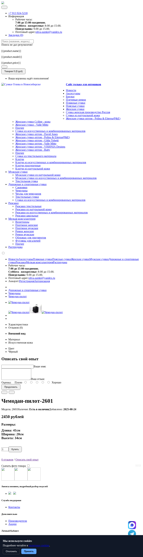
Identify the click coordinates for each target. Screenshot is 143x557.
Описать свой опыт (27, 459)
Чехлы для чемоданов (28, 193)
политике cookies (39, 545)
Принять (29, 551)
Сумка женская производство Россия (88, 112)
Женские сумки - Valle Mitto (31, 124)
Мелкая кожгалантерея (21, 218)
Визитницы (22, 221)
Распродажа (15, 247)
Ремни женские (24, 231)
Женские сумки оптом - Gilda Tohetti (37, 140)
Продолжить (10, 387)
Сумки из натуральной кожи (83, 115)
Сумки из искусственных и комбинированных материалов (50, 131)
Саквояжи (21, 187)
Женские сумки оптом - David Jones (36, 134)
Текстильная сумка (26, 181)
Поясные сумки (75, 105)
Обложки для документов (30, 237)
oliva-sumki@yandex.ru (49, 31)
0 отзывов (7, 459)
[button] (4, 66)
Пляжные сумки (75, 102)
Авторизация (42, 281)
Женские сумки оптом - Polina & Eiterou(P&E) (93, 118)
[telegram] (9, 493)
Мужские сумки (18, 171)
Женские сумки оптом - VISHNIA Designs (40, 146)
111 (132, 525)
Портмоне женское (26, 225)
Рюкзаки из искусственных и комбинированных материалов (51, 212)
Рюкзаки (13, 203)
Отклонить (11, 551)
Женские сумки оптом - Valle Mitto (35, 143)
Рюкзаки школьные (26, 215)
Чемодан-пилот (17, 296)
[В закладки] (4, 392)
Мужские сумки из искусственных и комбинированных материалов (56, 178)
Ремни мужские (24, 234)
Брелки (70, 96)
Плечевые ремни (76, 99)
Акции (12, 524)
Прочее (19, 127)
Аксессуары (73, 93)
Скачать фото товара (14, 465)
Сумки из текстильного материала (35, 156)
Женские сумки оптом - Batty (32, 149)
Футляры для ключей (27, 240)
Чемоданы (21, 190)
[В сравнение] (12, 392)
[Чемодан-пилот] (18, 302)
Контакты (14, 507)
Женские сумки (75, 109)
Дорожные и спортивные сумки (27, 184)
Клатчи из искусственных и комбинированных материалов (50, 162)
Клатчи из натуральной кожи (32, 168)
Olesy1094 (132, 534)
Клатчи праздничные (28, 165)
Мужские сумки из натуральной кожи (38, 174)
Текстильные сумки (27, 196)
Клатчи (19, 159)
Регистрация (26, 281)
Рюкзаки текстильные (28, 206)
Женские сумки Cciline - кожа (32, 121)
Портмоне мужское (26, 228)
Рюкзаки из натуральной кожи (33, 209)
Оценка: (6, 382)
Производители (17, 520)
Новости (71, 90)
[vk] (14, 493)
